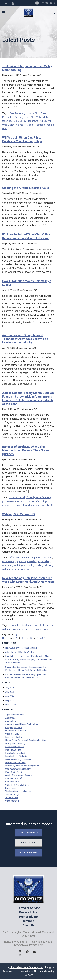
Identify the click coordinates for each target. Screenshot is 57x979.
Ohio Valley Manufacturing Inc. (26, 967)
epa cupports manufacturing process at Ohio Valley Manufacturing (24, 503)
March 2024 (10, 704)
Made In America (13, 749)
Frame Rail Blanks (13, 737)
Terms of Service (28, 908)
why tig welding (20, 569)
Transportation (11, 797)
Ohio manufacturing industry (18, 769)
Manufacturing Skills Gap (16, 756)
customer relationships (15, 730)
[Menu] (3, 12)
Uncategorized (12, 800)
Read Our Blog (28, 842)
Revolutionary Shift (14, 778)
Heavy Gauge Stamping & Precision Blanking (25, 740)
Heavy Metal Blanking (15, 743)
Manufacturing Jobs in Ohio (24, 113)
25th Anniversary (28, 832)
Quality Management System (18, 775)
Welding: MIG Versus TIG (18, 514)
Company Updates (13, 727)
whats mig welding (12, 565)
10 (31, 637)
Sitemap (28, 921)
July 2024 (9, 696)
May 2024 (10, 700)
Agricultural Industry (14, 714)
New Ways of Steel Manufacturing (21, 648)
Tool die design (12, 794)
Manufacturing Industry (15, 753)
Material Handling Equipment (18, 759)
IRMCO (49, 505)
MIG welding (9, 561)
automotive (15, 625)
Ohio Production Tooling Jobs (24, 115)
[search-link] (53, 13)
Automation (10, 721)
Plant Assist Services (15, 772)
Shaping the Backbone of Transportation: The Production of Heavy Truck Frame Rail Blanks (26, 668)
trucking (47, 629)
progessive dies (20, 629)
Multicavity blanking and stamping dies (23, 765)
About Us (29, 925)
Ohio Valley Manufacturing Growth (33, 121)
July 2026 (9, 687)
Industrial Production (14, 746)
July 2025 (9, 692)
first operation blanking (35, 625)
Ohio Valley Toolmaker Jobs (17, 125)
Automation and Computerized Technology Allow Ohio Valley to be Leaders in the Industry (25, 338)
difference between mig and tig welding (30, 558)
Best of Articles (28, 852)
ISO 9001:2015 (48, 3)
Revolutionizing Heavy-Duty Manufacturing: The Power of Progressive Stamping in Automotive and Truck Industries (28, 659)
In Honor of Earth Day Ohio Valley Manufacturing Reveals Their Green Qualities (25, 450)
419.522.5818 (19, 942)
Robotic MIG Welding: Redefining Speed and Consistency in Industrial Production (25, 676)
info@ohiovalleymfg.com (28, 945)
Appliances (10, 718)
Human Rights (28, 917)
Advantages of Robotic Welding (19, 652)
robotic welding (12, 781)
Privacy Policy (28, 912)
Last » (42, 637)
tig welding (44, 561)
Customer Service (13, 734)
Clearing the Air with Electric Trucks (25, 188)
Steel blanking (11, 788)
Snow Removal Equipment (17, 785)
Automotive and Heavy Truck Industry (22, 724)
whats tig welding (33, 565)
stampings (36, 629)
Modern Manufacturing (15, 762)
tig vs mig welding (27, 561)
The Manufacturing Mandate (18, 791)
